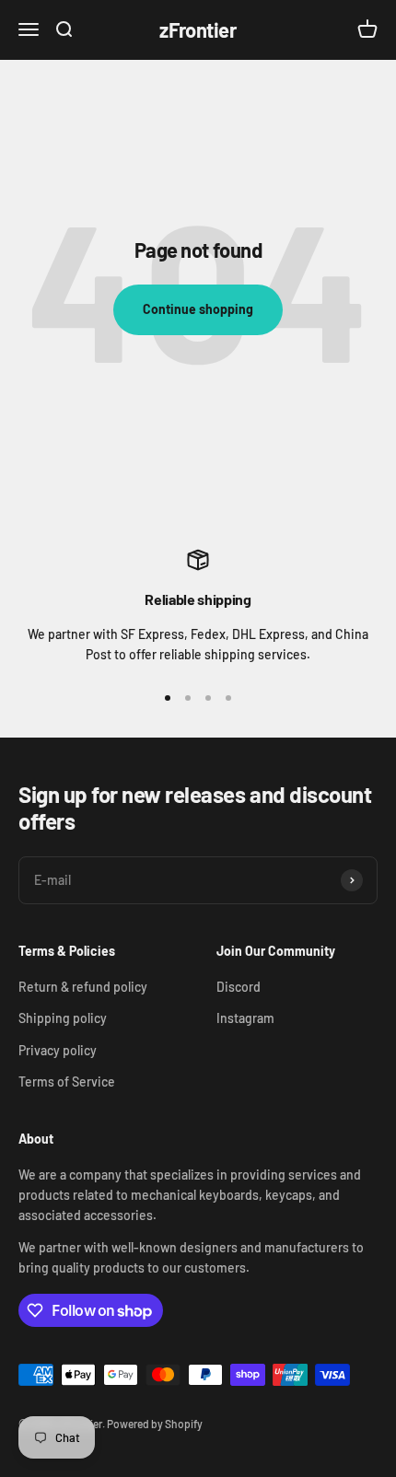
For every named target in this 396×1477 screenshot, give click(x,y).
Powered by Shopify (155, 1423)
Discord (238, 986)
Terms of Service (66, 1081)
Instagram (245, 1018)
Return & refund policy (82, 986)
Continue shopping (198, 309)
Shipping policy (62, 1018)
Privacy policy (57, 1050)
